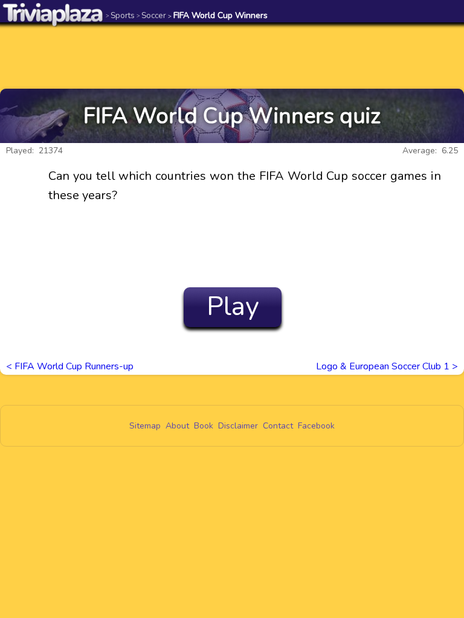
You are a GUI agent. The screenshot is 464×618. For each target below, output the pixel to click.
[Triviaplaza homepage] (53, 14)
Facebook (316, 426)
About (177, 426)
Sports (120, 15)
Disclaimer (238, 426)
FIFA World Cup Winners (218, 15)
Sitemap (145, 426)
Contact (278, 426)
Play (233, 306)
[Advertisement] (232, 55)
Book (203, 426)
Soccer (151, 15)
